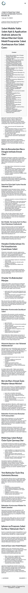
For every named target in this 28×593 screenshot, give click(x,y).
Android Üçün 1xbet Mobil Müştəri (14, 84)
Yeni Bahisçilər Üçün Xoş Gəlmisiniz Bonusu (15, 77)
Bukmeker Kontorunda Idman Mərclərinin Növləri (13, 98)
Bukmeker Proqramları (12, 86)
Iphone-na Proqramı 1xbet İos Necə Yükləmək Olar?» (15, 82)
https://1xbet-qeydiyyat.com (8, 233)
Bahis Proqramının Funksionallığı (14, 85)
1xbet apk (4, 18)
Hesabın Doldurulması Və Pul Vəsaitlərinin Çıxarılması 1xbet (14, 63)
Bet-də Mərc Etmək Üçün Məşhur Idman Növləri (14, 71)
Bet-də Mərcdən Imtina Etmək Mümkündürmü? (13, 100)
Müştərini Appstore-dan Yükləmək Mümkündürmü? (14, 68)
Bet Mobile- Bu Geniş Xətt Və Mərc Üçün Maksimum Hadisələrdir (15, 60)
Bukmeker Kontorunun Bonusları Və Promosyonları (15, 73)
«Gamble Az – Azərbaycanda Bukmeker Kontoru (13, 96)
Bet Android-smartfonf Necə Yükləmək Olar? (13, 94)
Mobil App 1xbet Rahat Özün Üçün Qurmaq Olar (15, 75)
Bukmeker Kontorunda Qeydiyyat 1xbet (14, 66)
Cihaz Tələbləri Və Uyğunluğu (14, 87)
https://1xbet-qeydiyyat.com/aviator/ (11, 353)
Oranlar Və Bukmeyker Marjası (14, 64)
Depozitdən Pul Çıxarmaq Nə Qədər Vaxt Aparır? (15, 91)
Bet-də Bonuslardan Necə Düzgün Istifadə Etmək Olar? (15, 56)
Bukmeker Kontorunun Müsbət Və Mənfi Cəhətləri (14, 80)
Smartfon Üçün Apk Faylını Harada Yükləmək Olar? (15, 58)
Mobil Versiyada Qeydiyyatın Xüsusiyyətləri (13, 89)
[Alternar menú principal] (25, 3)
